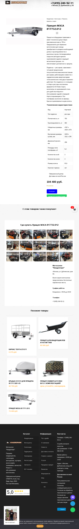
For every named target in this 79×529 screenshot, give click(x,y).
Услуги (43, 460)
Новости (44, 447)
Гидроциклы (28, 451)
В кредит (52, 191)
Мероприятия (45, 473)
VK (44, 487)
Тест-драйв (45, 438)
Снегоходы (28, 447)
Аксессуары (57, 19)
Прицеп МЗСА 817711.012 (19, 408)
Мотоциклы (28, 443)
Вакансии (44, 469)
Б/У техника (28, 469)
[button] (20, 505)
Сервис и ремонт (46, 456)
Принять (40, 526)
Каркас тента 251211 (18, 349)
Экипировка (28, 456)
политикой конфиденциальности (59, 523)
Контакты (44, 482)
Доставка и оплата (47, 451)
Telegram (62, 509)
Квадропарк (50, 19)
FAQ (42, 478)
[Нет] (77, 524)
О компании (45, 443)
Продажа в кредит (47, 465)
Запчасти (27, 465)
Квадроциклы (28, 438)
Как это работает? (10, 522)
